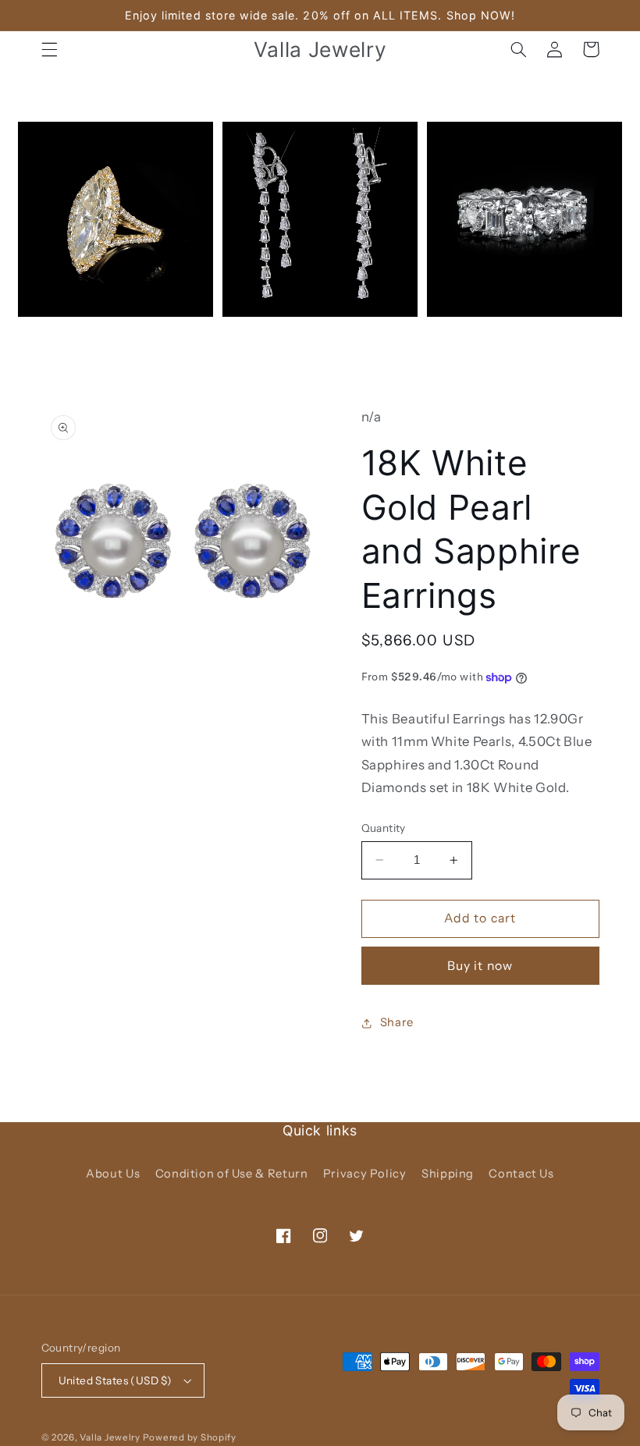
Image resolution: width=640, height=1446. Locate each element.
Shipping (447, 1174)
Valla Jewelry (111, 1437)
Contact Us (521, 1174)
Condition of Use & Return (231, 1174)
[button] (49, 49)
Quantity (383, 828)
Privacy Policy (365, 1174)
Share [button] (397, 1022)
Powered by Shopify (189, 1437)
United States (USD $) (115, 1380)
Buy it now (480, 965)
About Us (113, 1174)
